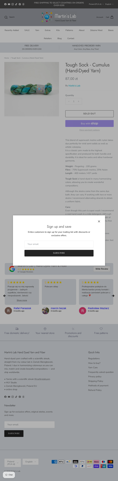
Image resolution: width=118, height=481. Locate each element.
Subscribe (59, 253)
